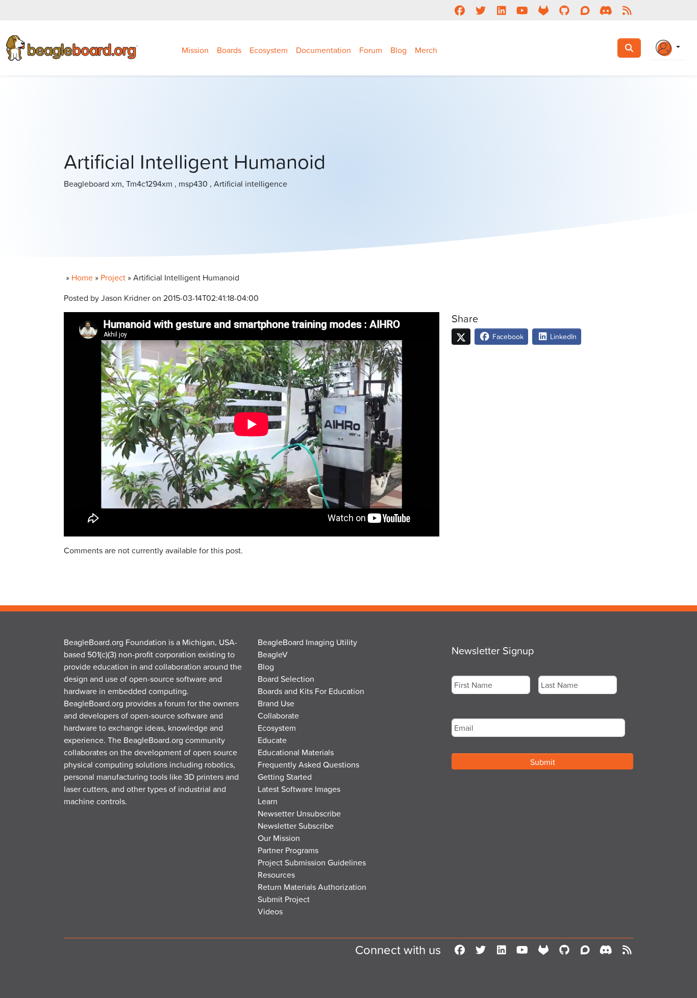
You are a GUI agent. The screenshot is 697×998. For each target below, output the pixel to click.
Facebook (507, 336)
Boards (229, 50)
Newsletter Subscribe (296, 825)
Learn (268, 801)
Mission (195, 50)
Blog (398, 50)
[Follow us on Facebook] (459, 10)
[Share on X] (461, 336)
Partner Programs (288, 850)
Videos (270, 911)
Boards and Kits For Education (311, 691)
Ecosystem (269, 50)
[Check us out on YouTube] (522, 10)
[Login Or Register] (668, 48)
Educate (272, 740)
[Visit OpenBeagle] (543, 10)
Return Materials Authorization (312, 886)
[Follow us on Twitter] (480, 10)
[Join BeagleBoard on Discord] (606, 10)
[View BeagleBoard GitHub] (564, 10)
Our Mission (279, 837)
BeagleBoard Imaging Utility (307, 642)
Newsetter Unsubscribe (299, 813)
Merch (426, 50)
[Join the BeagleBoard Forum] (585, 10)
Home (82, 277)
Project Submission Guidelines (312, 862)
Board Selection (286, 678)
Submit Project (284, 899)
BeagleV (273, 654)
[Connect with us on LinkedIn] (501, 10)
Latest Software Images (299, 789)
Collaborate (278, 715)
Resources (276, 874)
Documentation (323, 50)
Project (113, 277)
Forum (370, 50)
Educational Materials (296, 752)
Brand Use (276, 703)
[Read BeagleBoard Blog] (626, 10)
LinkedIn (562, 336)
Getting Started (285, 776)
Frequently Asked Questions (308, 764)
